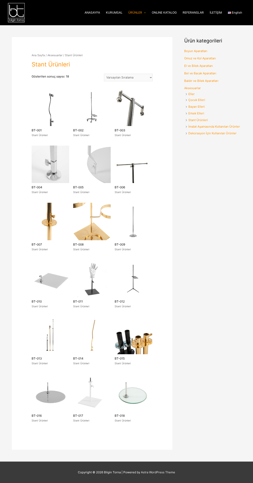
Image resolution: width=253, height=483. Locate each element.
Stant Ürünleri (198, 120)
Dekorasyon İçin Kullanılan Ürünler (212, 133)
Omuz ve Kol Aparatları (200, 58)
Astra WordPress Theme (158, 472)
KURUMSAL (114, 12)
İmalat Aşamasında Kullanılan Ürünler (214, 126)
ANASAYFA (92, 12)
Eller (191, 94)
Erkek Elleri (196, 113)
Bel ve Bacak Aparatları (200, 73)
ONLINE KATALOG (164, 12)
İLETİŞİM (216, 12)
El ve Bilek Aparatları (198, 66)
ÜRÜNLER (135, 12)
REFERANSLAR (193, 12)
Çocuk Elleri (196, 100)
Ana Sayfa (38, 55)
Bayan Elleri (196, 106)
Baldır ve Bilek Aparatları (201, 81)
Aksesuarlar (54, 55)
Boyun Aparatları (195, 51)
